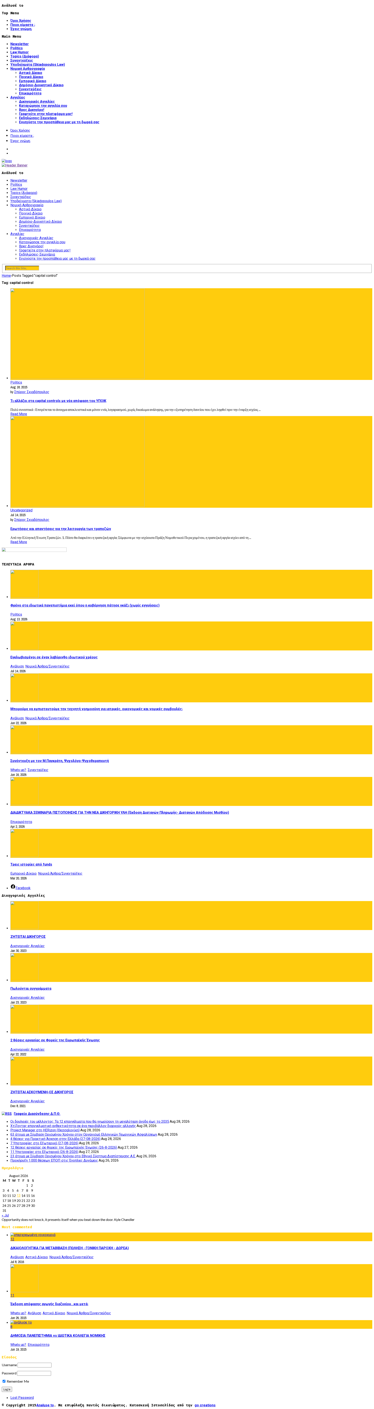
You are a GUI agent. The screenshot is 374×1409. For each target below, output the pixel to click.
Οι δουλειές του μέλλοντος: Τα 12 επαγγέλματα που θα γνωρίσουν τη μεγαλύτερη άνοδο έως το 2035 (89, 1121)
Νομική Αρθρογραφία (27, 69)
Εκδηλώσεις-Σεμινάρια (37, 118)
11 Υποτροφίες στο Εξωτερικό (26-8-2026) (44, 1152)
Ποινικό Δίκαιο (31, 77)
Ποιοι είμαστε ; (22, 25)
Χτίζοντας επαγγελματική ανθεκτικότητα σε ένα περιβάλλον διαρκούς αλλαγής (73, 1126)
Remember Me (17, 1381)
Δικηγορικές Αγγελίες (37, 101)
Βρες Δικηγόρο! (31, 110)
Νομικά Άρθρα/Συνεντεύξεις (47, 666)
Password (9, 1373)
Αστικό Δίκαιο (30, 73)
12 (12, 1239)
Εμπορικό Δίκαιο (32, 81)
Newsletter (19, 44)
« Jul (5, 1215)
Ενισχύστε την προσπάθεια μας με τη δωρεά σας (59, 122)
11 (12, 1295)
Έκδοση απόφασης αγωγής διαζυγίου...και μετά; (49, 1304)
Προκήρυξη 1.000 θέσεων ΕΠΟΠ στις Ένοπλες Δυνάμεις (54, 1160)
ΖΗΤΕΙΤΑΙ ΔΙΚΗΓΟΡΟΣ (28, 937)
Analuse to (45, 1405)
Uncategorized (21, 510)
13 (19, 1195)
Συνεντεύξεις (21, 60)
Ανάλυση (17, 666)
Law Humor (19, 52)
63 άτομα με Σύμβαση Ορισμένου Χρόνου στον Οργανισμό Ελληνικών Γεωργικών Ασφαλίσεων (83, 1134)
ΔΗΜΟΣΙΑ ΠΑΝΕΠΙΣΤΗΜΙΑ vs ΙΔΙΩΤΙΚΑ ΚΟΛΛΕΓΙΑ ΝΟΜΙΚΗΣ (57, 1336)
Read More (18, 414)
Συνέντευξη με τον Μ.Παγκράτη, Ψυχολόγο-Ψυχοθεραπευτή (59, 761)
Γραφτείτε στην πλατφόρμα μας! (46, 114)
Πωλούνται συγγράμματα (30, 988)
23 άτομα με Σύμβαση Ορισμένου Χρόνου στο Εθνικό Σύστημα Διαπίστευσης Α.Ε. (73, 1156)
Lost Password (22, 1398)
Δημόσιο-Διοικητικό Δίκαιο (41, 85)
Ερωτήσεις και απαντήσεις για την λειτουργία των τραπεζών (60, 529)
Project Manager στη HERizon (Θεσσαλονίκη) (45, 1130)
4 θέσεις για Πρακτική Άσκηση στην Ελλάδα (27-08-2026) (55, 1139)
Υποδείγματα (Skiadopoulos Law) (37, 64)
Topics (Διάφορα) (24, 56)
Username (9, 1365)
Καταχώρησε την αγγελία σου (43, 106)
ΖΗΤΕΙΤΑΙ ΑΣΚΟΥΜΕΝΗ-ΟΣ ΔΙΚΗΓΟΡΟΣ (41, 1092)
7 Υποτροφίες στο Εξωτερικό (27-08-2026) (44, 1143)
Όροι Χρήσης (20, 21)
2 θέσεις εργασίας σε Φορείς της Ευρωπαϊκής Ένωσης (55, 1040)
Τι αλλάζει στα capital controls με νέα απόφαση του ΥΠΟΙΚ (58, 401)
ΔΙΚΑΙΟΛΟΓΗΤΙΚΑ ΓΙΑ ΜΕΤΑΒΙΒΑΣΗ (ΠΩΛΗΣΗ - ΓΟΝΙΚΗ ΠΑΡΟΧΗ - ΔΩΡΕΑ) (69, 1248)
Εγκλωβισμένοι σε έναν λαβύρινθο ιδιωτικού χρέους (54, 657)
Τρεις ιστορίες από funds (31, 864)
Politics (16, 48)
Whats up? (18, 770)
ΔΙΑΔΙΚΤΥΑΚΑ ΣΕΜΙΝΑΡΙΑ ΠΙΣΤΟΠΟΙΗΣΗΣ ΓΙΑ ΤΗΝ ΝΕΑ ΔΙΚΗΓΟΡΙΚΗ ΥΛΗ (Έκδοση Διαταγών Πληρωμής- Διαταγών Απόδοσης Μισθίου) (119, 812)
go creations (205, 1405)
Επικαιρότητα (30, 93)
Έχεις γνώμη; (21, 29)
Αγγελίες (17, 97)
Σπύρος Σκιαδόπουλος (31, 392)
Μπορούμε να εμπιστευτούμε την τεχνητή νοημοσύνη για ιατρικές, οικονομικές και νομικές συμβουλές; (96, 709)
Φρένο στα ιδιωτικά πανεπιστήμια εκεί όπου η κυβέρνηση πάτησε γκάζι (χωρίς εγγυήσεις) (85, 605)
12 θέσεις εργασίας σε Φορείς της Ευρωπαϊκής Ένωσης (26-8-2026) (63, 1147)
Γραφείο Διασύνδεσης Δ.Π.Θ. (37, 1114)
